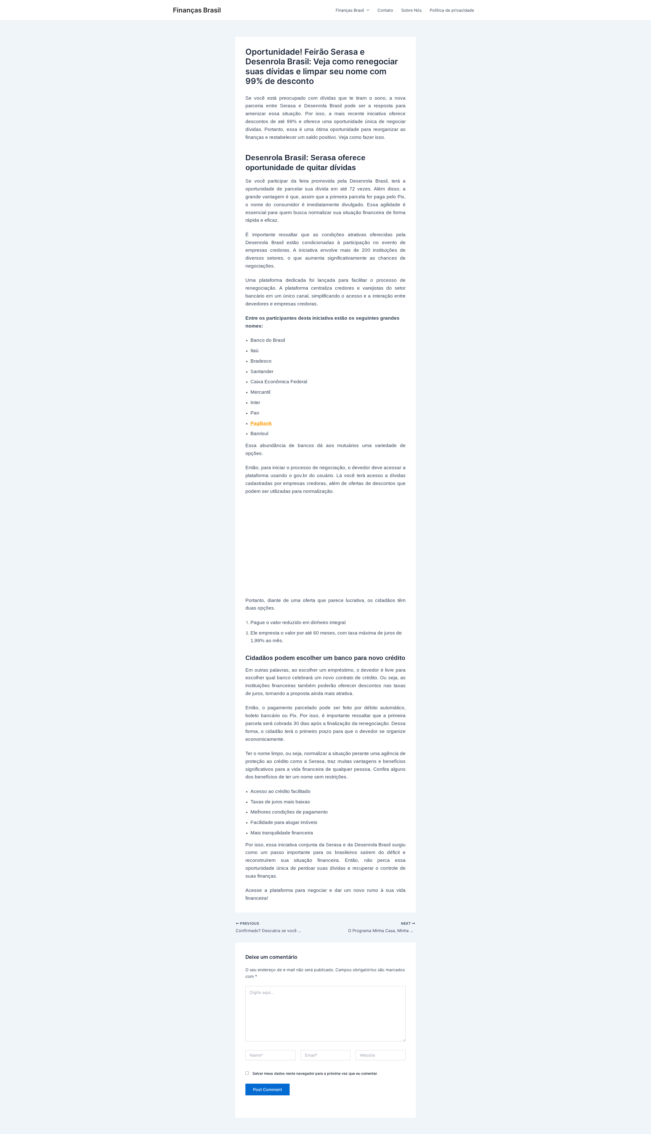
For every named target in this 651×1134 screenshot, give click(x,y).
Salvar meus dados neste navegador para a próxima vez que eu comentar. (315, 1073)
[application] (366, 10)
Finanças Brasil (197, 10)
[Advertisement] (325, 546)
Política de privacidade (452, 10)
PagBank (261, 423)
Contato (385, 10)
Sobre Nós (411, 10)
